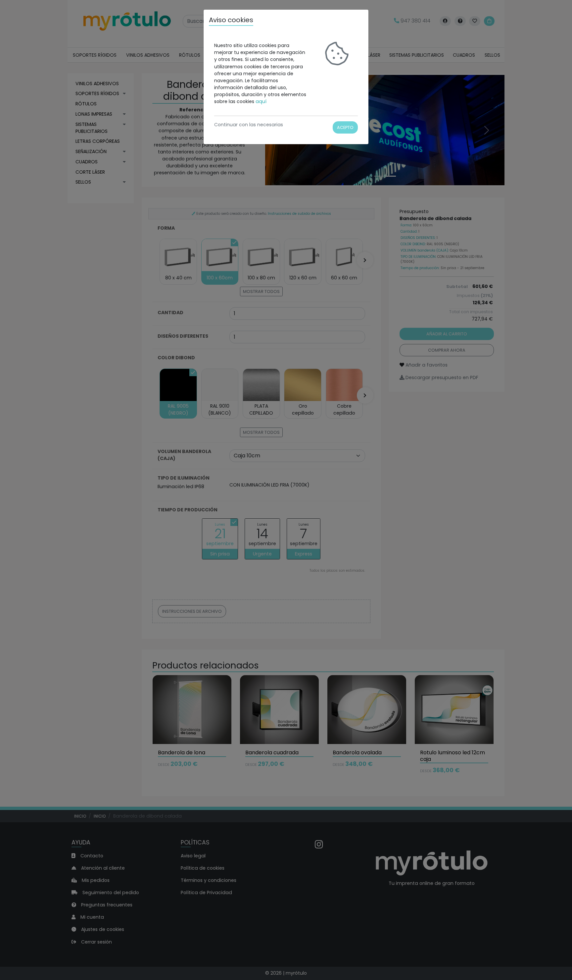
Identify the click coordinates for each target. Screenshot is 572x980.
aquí (261, 101)
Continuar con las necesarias (248, 124)
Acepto (345, 127)
